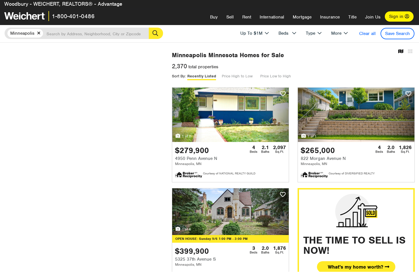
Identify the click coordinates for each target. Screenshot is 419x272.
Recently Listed (201, 76)
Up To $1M (251, 33)
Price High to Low (237, 76)
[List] (410, 51)
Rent (246, 17)
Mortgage (302, 17)
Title (352, 17)
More (336, 33)
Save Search (397, 33)
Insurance (330, 17)
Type (310, 33)
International (272, 17)
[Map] (401, 51)
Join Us (373, 17)
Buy (214, 17)
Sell (230, 17)
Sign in (397, 16)
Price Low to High (275, 76)
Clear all (367, 33)
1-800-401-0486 (73, 16)
